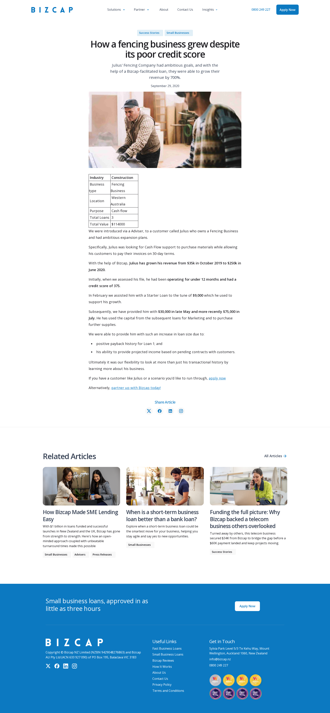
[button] (116, 10)
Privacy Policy (161, 684)
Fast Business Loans (167, 648)
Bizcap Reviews (163, 660)
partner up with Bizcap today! (136, 387)
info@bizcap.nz (220, 659)
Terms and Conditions (168, 691)
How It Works (162, 667)
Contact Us (160, 679)
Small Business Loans (167, 654)
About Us (159, 672)
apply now (217, 378)
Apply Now (247, 606)
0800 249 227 (261, 9)
